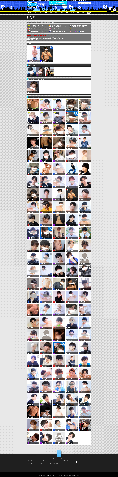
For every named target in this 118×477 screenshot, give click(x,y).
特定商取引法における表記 (54, 463)
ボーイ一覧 (30, 460)
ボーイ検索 (30, 462)
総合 (89, 12)
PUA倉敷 (53, 22)
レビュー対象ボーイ (64, 460)
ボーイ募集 (72, 9)
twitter (82, 461)
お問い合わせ (52, 462)
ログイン (109, 9)
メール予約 (55, 9)
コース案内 (65, 9)
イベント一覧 (45, 9)
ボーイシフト (36, 9)
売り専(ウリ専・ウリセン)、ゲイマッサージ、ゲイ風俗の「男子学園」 (39, 22)
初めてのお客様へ (115, 9)
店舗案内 (40, 463)
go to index (31, 455)
